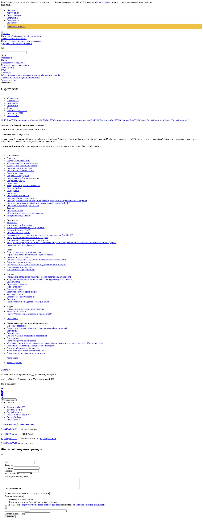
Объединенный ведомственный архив (25, 213)
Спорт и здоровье (15, 173)
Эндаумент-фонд (15, 188)
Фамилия (9, 465)
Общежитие (12, 299)
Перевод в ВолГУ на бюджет (20, 245)
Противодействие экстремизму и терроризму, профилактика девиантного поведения (47, 200)
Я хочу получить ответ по (17, 493)
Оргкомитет (12, 105)
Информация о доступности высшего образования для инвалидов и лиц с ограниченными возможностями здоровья (61, 242)
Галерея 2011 (13, 115)
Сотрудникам (13, 190)
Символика (12, 183)
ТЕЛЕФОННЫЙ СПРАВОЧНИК (18, 424)
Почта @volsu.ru (14, 417)
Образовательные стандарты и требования (27, 336)
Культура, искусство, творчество (22, 165)
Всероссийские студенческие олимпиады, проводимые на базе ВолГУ (40, 235)
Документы (12, 331)
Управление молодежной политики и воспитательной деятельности (39, 277)
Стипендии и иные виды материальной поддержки (31, 346)
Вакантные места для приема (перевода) (26, 353)
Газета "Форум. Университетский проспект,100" (29, 314)
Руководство (13, 338)
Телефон (9, 471)
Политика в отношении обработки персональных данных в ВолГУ (38, 203)
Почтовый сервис (15, 210)
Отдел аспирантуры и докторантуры (24, 252)
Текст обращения (13, 488)
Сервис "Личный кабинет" (14, 38)
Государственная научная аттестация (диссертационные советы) (37, 264)
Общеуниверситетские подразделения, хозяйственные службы (30, 75)
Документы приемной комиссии (16, 43)
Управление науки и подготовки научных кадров (30, 255)
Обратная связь (8, 400)
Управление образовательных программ (25, 227)
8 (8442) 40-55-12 (9, 443)
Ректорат (11, 158)
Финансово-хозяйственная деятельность (25, 350)
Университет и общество (13, 63)
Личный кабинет (15, 412)
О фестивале (13, 100)
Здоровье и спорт (15, 294)
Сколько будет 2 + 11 (14, 514)
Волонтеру (12, 23)
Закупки (11, 208)
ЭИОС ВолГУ (8, 68)
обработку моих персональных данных (40, 505)
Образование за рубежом (18, 232)
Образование (7, 58)
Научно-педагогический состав (21, 341)
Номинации (12, 103)
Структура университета (18, 160)
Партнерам (12, 193)
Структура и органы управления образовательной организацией (37, 328)
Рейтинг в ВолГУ (16, 26)
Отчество (9, 468)
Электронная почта (14, 496)
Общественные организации (20, 170)
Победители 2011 (15, 113)
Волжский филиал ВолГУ (19, 230)
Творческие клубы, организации (22, 292)
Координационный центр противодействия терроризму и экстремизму (40, 279)
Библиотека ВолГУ (16, 407)
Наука (4, 60)
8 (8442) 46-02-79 (9, 429)
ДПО (3, 70)
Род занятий (10, 473)
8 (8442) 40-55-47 (9, 438)
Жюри (10, 108)
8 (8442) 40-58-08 (48, 438)
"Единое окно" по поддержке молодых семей (28, 302)
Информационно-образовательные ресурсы (27, 237)
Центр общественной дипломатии (23, 205)
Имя (7, 462)
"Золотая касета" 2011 (17, 110)
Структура (6, 73)
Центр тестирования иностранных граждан (21, 41)
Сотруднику (12, 18)
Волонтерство (13, 282)
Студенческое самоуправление (21, 297)
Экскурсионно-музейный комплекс (23, 185)
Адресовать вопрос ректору (21, 499)
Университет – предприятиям (21, 269)
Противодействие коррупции (20, 198)
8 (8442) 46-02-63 (9, 434)
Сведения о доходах (16, 180)
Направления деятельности (19, 168)
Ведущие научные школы (19, 262)
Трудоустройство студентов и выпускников (27, 240)
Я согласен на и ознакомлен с (56, 505)
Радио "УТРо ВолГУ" (17, 311)
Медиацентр (12, 98)
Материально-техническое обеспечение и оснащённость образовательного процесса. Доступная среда (55, 343)
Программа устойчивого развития (23, 178)
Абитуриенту (13, 13)
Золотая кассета (8, 80)
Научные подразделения (18, 257)
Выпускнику (13, 20)
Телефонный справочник (18, 215)
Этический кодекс (15, 289)
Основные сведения (16, 326)
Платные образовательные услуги (23, 348)
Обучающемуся (14, 15)
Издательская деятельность (19, 267)
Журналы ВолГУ (15, 410)
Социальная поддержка (18, 175)
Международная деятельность (15, 65)
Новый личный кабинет (18, 415)
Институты (12, 222)
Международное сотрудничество (22, 163)
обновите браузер (103, 2)
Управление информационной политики (20, 77)
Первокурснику (14, 287)
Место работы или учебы (16, 476)
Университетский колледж (19, 225)
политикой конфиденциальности (89, 505)
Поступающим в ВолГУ (18, 195)
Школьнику (12, 10)
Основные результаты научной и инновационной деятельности (36, 259)
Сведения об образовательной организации (21, 36)
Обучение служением (17, 284)
